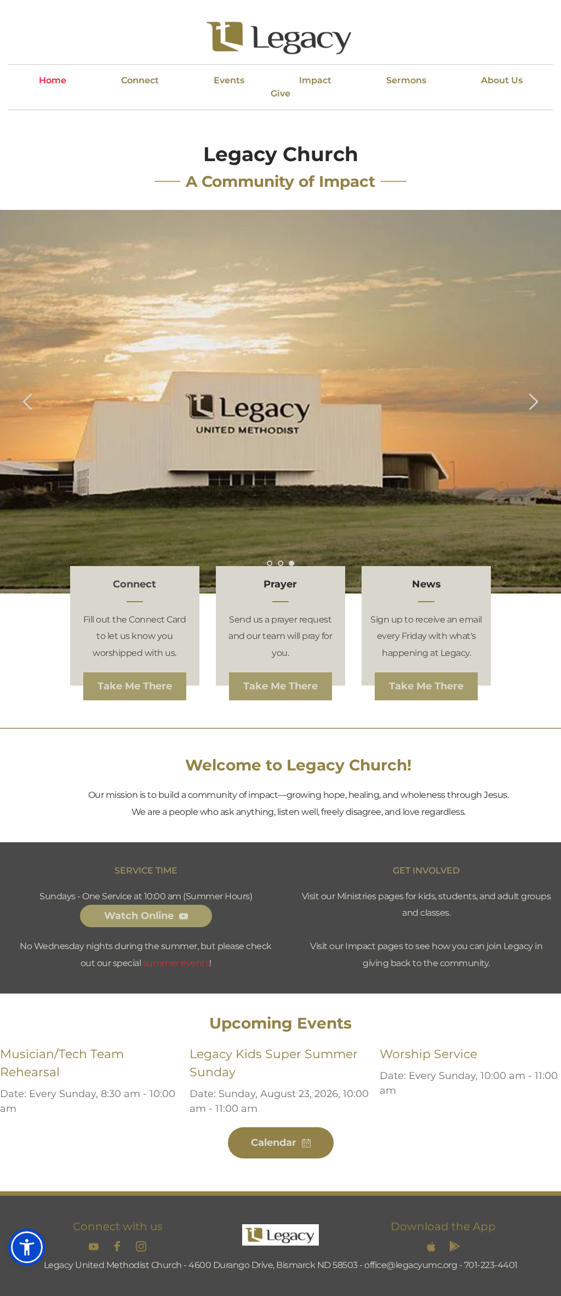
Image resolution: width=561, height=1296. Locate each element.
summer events (176, 963)
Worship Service (428, 1054)
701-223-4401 (491, 1265)
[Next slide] (533, 401)
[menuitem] (52, 80)
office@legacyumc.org (410, 1265)
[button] (27, 1247)
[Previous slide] (27, 401)
